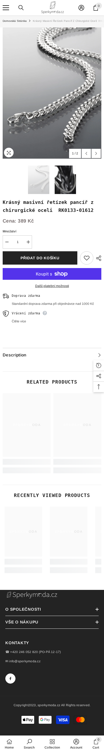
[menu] (6, 8)
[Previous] (86, 153)
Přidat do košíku (40, 258)
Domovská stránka (15, 20)
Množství (9, 231)
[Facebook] (10, 678)
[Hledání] (21, 8)
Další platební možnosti (52, 286)
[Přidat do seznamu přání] (86, 258)
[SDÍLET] (97, 258)
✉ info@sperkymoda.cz (23, 661)
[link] (27, 462)
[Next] (96, 153)
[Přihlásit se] (81, 7)
